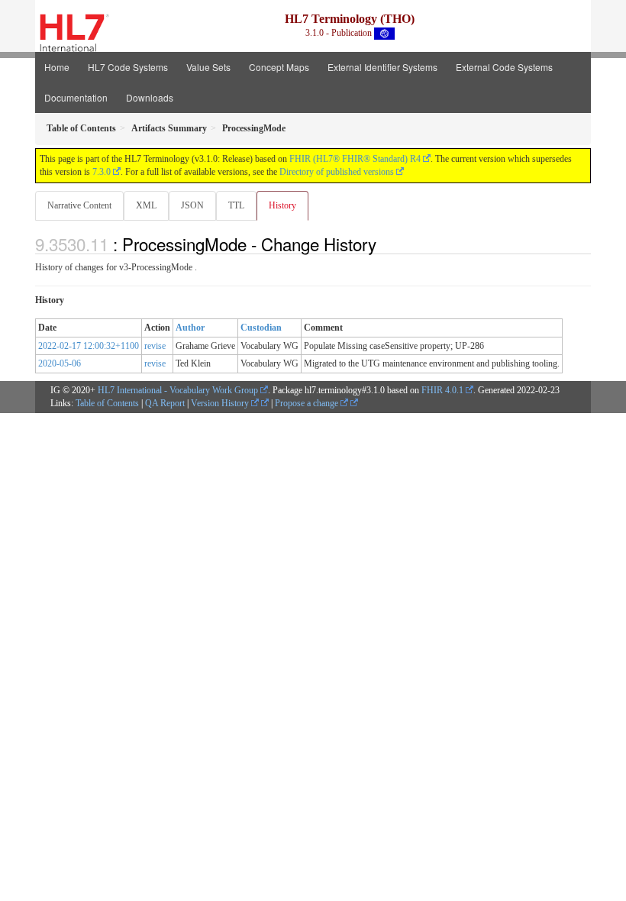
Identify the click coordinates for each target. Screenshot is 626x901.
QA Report (165, 403)
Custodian (261, 327)
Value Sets (208, 66)
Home (56, 66)
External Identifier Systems (382, 66)
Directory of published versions (336, 171)
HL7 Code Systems (128, 66)
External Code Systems (504, 66)
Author (190, 327)
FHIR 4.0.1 (442, 390)
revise (155, 346)
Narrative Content (79, 205)
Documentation (76, 97)
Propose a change (307, 403)
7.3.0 (101, 171)
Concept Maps (279, 66)
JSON (192, 205)
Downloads (149, 97)
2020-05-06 (59, 363)
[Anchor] (384, 243)
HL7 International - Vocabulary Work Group (178, 390)
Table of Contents (107, 403)
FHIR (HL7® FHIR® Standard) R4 (355, 158)
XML (146, 205)
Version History (221, 403)
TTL (236, 205)
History (282, 205)
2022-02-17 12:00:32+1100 (88, 346)
